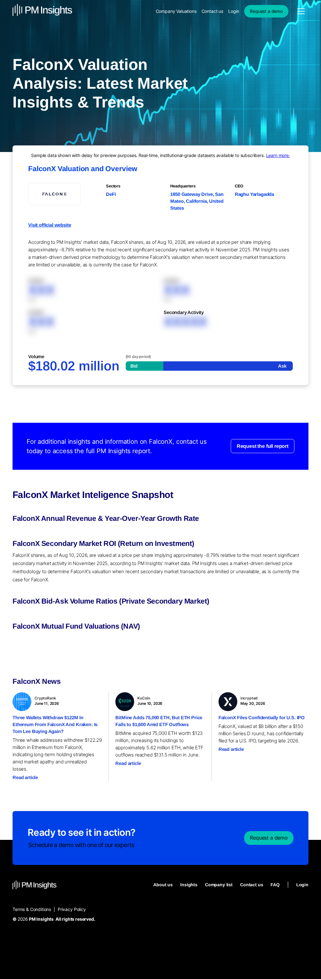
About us (163, 884)
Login (233, 11)
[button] (300, 11)
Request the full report (262, 446)
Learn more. (278, 155)
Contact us (212, 11)
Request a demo (266, 11)
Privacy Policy (72, 909)
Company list (219, 884)
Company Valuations (176, 11)
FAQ (275, 884)
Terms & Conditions (32, 909)
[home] (42, 11)
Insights (188, 884)
